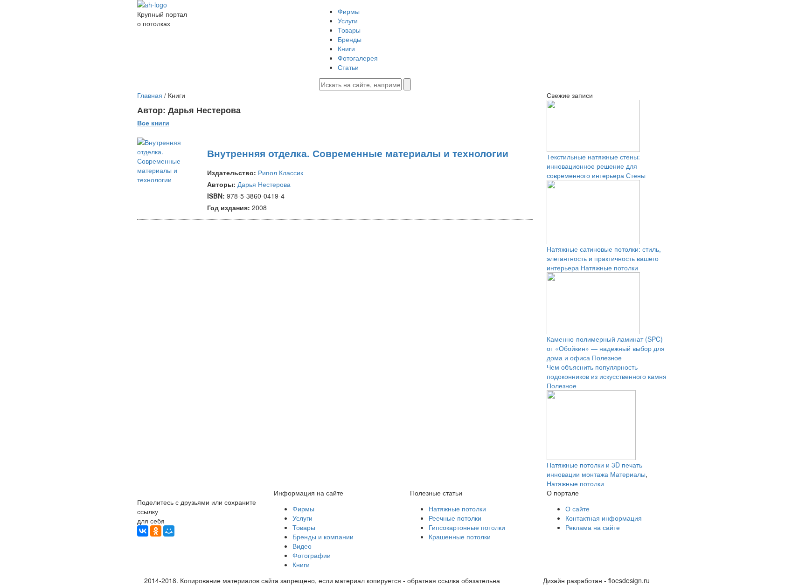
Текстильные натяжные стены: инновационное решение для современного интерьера (593, 166)
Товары (349, 29)
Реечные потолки (455, 518)
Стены (636, 175)
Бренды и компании (323, 536)
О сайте (577, 508)
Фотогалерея (358, 57)
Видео (302, 546)
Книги (346, 48)
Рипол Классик (280, 172)
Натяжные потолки (609, 267)
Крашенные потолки (460, 536)
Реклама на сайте (592, 527)
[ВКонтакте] (142, 531)
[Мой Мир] (168, 531)
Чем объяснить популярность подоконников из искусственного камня (607, 371)
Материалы (628, 474)
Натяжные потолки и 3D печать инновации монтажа (594, 469)
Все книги (153, 122)
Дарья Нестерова (264, 184)
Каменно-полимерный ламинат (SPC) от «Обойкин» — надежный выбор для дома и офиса (606, 348)
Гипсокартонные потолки (467, 527)
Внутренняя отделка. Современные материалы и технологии (357, 153)
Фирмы (349, 11)
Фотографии (311, 555)
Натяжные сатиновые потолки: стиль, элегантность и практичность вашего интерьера (604, 258)
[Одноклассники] (155, 531)
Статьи (348, 67)
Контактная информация (603, 518)
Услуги (348, 20)
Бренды (349, 39)
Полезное (607, 357)
